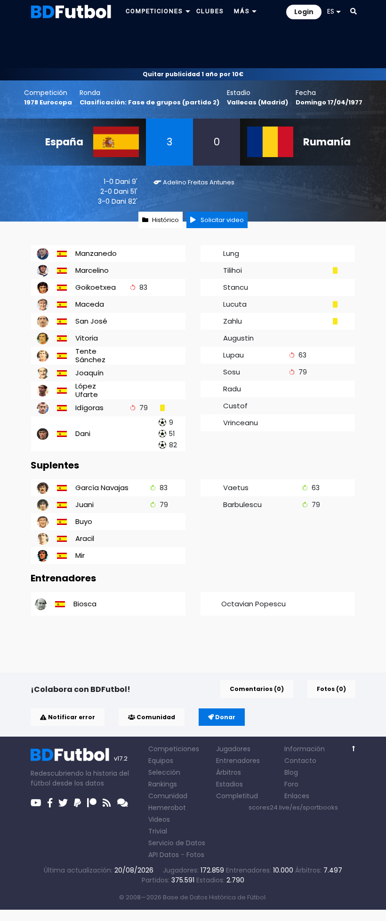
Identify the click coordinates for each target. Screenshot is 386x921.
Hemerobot (167, 807)
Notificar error (71, 717)
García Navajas (102, 487)
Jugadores (233, 749)
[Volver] (353, 748)
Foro (291, 784)
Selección (164, 772)
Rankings (162, 784)
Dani (122, 181)
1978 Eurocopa (48, 102)
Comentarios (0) (257, 689)
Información (304, 749)
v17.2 (121, 758)
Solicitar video (221, 219)
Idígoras (89, 408)
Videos (159, 819)
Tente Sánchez (90, 355)
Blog (291, 772)
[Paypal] (77, 803)
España (64, 142)
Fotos (195, 854)
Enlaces (296, 796)
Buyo (83, 521)
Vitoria (86, 338)
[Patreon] (91, 803)
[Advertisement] (193, 45)
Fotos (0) (331, 689)
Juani (84, 504)
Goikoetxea (95, 287)
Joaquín (89, 373)
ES (330, 11)
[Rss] (107, 803)
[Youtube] (36, 803)
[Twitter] (63, 803)
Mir (80, 555)
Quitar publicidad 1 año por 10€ (193, 74)
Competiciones (173, 749)
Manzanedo (96, 253)
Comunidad (155, 717)
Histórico (165, 219)
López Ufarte (86, 390)
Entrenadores (238, 760)
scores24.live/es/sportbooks (293, 807)
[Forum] (122, 803)
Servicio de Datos (176, 843)
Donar (224, 717)
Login (304, 11)
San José (91, 321)
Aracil (84, 538)
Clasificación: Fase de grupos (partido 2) (149, 102)
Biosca (84, 604)
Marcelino (92, 270)
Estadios (229, 784)
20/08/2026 (133, 870)
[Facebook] (50, 803)
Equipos (160, 760)
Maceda (89, 304)
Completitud (237, 796)
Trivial (157, 831)
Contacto (300, 760)
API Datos (163, 854)
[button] (353, 11)
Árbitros (228, 772)
